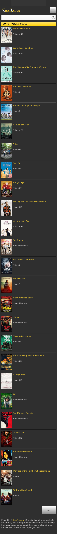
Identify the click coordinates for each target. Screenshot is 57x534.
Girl (14, 394)
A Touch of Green (21, 124)
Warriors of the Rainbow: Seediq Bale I (31, 471)
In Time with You (21, 221)
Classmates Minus (22, 336)
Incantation (18, 432)
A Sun (15, 144)
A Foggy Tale (19, 374)
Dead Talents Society (23, 413)
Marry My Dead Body (23, 297)
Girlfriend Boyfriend (22, 490)
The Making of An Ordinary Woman (29, 67)
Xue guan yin (19, 182)
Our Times (18, 240)
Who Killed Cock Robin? (24, 259)
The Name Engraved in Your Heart (29, 355)
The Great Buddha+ (22, 86)
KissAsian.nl (18, 520)
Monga (16, 317)
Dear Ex (16, 163)
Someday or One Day (23, 48)
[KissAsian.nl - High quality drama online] (10, 10)
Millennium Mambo (22, 451)
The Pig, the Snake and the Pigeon (29, 201)
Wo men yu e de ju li (22, 28)
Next (49, 510)
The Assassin (19, 278)
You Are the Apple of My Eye (26, 105)
